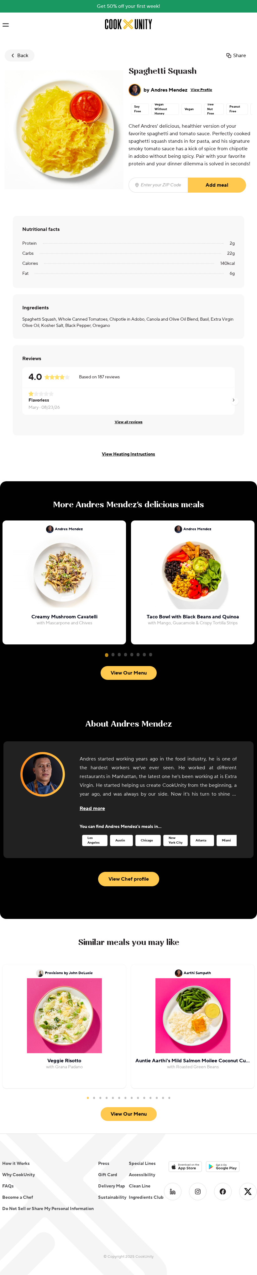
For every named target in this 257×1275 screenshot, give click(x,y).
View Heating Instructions (128, 454)
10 (144, 1098)
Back (22, 55)
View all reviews (129, 422)
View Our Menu (129, 673)
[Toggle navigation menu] (5, 25)
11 (150, 1098)
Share (239, 55)
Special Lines (142, 1163)
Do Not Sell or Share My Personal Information (48, 1209)
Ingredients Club (146, 1197)
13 (163, 1098)
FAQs (8, 1186)
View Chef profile (128, 879)
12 (157, 1098)
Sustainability (112, 1197)
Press (103, 1163)
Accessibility (142, 1175)
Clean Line (139, 1186)
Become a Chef (17, 1197)
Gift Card (107, 1175)
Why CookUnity (18, 1175)
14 (169, 1098)
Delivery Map (111, 1186)
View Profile (201, 90)
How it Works (16, 1163)
